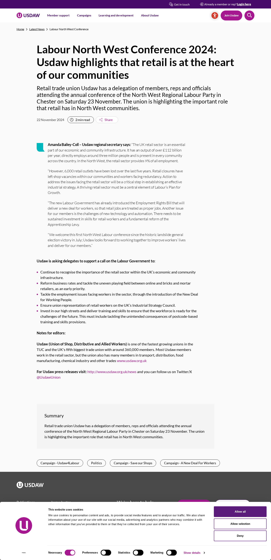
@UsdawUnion (48, 377)
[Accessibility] (214, 15)
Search (249, 15)
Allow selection (240, 523)
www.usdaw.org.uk (132, 360)
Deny (240, 535)
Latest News (36, 29)
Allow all (240, 511)
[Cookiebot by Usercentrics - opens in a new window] (24, 553)
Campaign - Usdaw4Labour (60, 463)
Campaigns (84, 15)
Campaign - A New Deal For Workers (190, 463)
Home (20, 29)
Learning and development (116, 15)
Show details (192, 552)
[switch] (106, 553)
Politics (96, 463)
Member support (58, 15)
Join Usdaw (231, 15)
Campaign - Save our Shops (133, 463)
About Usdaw (150, 15)
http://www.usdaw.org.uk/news (111, 371)
